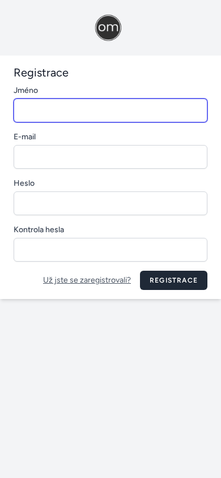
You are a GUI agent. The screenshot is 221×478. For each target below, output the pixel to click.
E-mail (25, 137)
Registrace (174, 280)
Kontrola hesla (39, 229)
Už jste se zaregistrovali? (87, 280)
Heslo (24, 183)
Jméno (26, 90)
